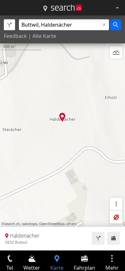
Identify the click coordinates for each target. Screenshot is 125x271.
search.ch (12, 224)
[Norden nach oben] (116, 67)
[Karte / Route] (45, 8)
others (71, 224)
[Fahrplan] (113, 238)
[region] (62, 132)
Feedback (15, 35)
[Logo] (66, 7)
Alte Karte (44, 35)
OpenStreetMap (51, 224)
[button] (62, 117)
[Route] (98, 238)
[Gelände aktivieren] (116, 52)
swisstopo (29, 224)
